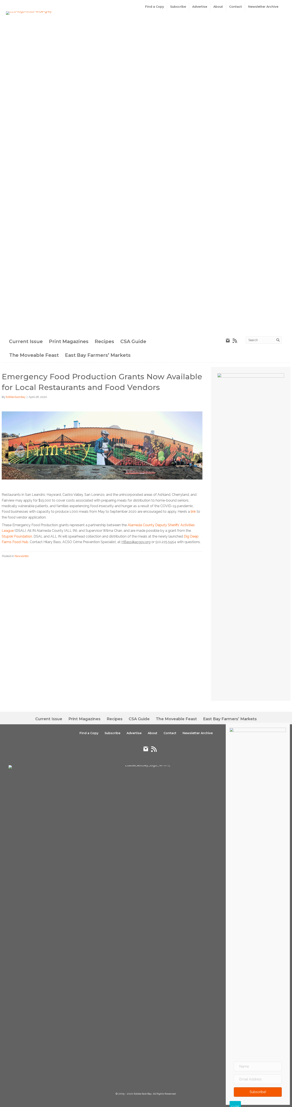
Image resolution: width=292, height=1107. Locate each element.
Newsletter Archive (263, 7)
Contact (235, 7)
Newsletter (21, 556)
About (218, 7)
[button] (258, 1092)
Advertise (199, 7)
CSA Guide (133, 341)
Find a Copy (154, 7)
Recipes (104, 341)
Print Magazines (68, 341)
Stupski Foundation (17, 536)
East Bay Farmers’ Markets (98, 355)
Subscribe (178, 7)
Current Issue (26, 341)
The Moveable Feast (34, 355)
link (193, 511)
